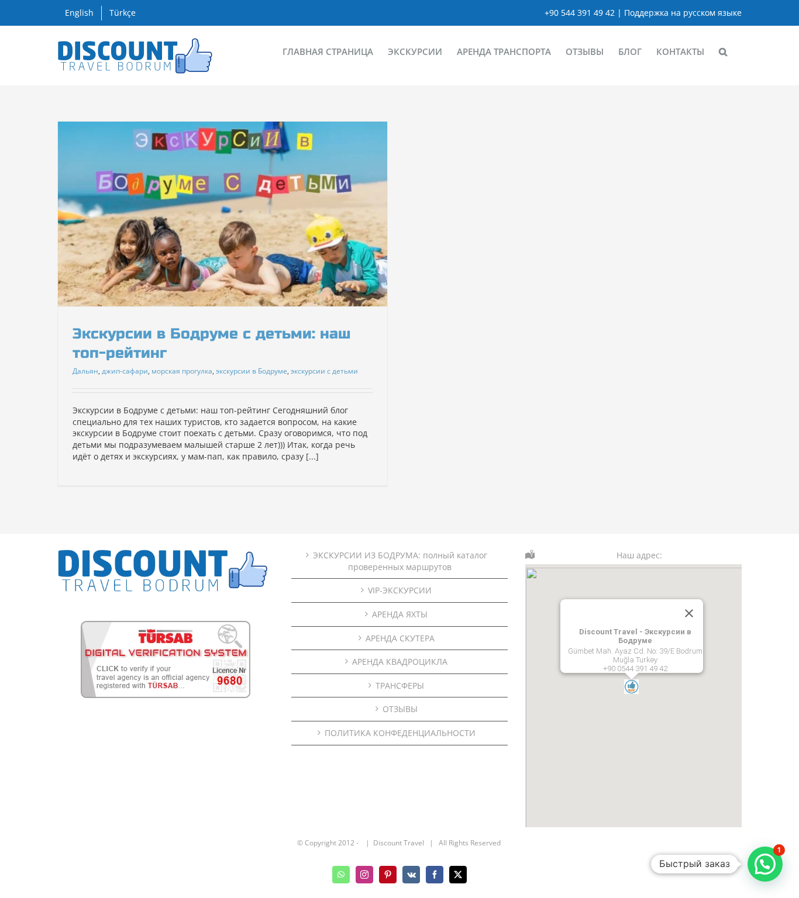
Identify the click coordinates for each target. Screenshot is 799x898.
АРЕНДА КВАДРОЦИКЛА (399, 661)
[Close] (689, 613)
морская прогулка (181, 371)
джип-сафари (125, 371)
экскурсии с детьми (324, 371)
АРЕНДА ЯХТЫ (400, 614)
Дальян (85, 371)
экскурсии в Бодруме (251, 371)
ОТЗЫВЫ (400, 708)
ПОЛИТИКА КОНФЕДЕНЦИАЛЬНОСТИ (400, 732)
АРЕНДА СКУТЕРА (400, 638)
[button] (723, 50)
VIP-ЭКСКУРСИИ (400, 590)
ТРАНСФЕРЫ (400, 685)
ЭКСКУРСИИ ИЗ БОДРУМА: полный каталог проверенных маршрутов (400, 561)
